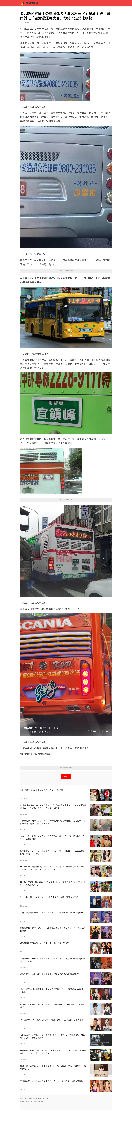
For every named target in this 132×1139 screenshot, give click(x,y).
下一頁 (66, 776)
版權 (42, 1101)
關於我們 (23, 1101)
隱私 (38, 1101)
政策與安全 (30, 1101)
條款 (35, 1101)
